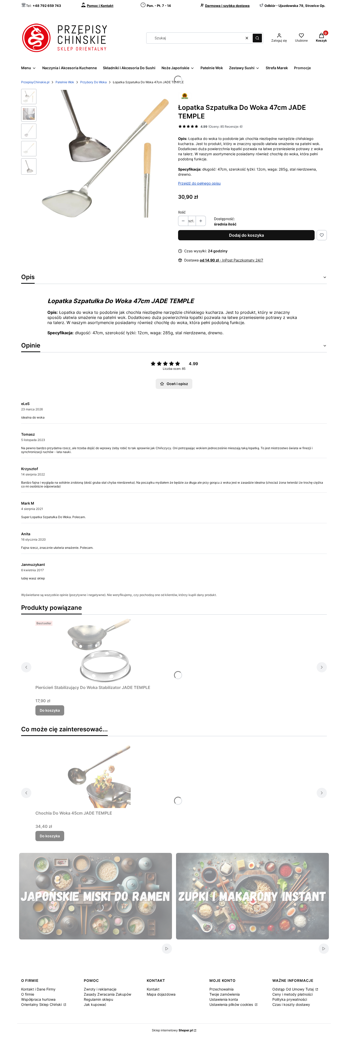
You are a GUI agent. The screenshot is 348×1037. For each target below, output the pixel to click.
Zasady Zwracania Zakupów (107, 994)
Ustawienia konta (223, 999)
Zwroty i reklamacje (100, 989)
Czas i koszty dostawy (291, 1004)
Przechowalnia (221, 989)
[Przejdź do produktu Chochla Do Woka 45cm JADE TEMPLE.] (99, 776)
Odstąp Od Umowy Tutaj (293, 989)
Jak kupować (95, 1004)
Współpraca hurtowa (38, 999)
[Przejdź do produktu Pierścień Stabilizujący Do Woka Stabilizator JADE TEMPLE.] (99, 651)
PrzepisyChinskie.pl (35, 82)
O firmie (27, 994)
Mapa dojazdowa (161, 994)
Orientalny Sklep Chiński (42, 1004)
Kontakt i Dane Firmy (38, 989)
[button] (257, 38)
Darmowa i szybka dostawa (227, 6)
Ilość (182, 212)
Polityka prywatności (289, 999)
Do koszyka (50, 710)
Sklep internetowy (172, 1030)
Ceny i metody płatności (292, 994)
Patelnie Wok (65, 82)
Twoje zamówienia (224, 994)
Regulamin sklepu (98, 999)
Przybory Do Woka (93, 82)
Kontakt (153, 989)
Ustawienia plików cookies (231, 1004)
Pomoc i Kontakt (100, 6)
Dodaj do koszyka (246, 235)
